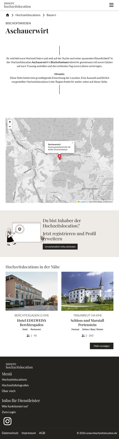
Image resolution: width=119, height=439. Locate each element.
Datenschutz (10, 433)
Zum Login (9, 412)
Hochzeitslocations (27, 15)
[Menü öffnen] (111, 5)
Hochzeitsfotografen (15, 385)
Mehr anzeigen (102, 345)
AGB (42, 433)
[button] (60, 157)
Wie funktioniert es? (15, 406)
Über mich (8, 391)
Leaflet (82, 201)
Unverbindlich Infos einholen (60, 246)
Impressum (29, 433)
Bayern (51, 15)
